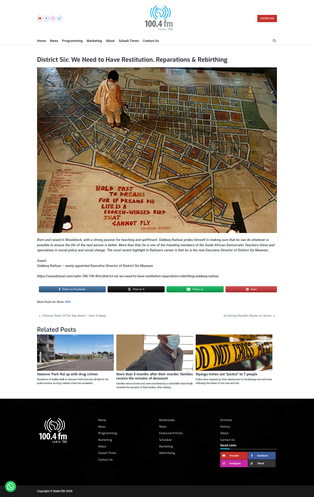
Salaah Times (129, 41)
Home (41, 41)
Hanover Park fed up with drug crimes (67, 374)
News (54, 41)
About (110, 41)
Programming (72, 41)
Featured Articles (171, 433)
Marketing (94, 41)
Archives (226, 420)
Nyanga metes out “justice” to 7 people (226, 374)
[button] (10, 486)
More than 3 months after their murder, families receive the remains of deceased (154, 376)
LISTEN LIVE (267, 18)
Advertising (167, 453)
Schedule (165, 440)
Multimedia (167, 420)
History (225, 427)
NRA (68, 302)
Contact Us (151, 41)
